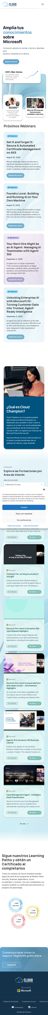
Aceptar (24, 507)
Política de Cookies (14, 525)
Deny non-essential (24, 514)
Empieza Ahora (11, 62)
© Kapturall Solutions (24, 1012)
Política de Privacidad (30, 525)
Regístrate (11, 965)
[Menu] (42, 4)
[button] (44, 489)
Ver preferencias (24, 520)
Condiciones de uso (29, 1001)
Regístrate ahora (15, 175)
